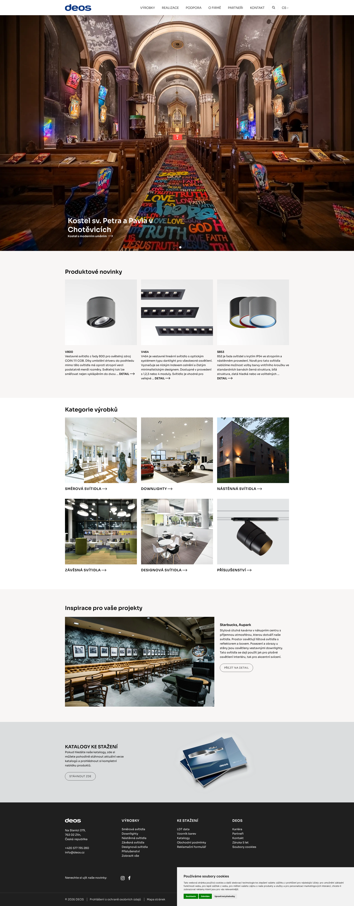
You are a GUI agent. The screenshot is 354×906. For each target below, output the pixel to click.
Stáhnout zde (80, 776)
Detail (124, 374)
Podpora (193, 8)
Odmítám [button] (205, 896)
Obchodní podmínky (191, 842)
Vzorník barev (186, 833)
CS (284, 8)
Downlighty (154, 489)
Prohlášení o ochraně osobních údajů (115, 899)
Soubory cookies (244, 847)
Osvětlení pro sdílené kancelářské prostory (91, 234)
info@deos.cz (74, 852)
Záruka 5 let (240, 842)
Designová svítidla (161, 570)
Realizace (170, 8)
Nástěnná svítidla (236, 489)
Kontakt (257, 8)
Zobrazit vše (130, 856)
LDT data (183, 829)
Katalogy (183, 838)
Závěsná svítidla (83, 570)
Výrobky (147, 8)
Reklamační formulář (191, 847)
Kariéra (237, 829)
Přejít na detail (236, 667)
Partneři (235, 8)
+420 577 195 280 (77, 848)
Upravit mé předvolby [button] (225, 896)
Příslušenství (231, 570)
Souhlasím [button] (191, 896)
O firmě (214, 8)
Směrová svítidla (83, 489)
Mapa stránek (156, 899)
